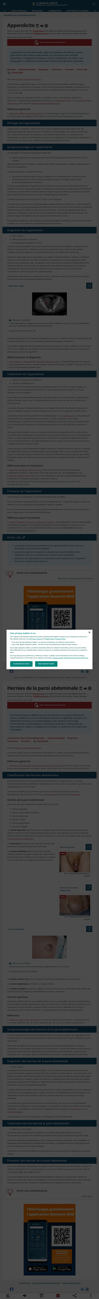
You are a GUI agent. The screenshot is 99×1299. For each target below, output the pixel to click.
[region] (49, 649)
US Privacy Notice (35, 639)
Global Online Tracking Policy (55, 639)
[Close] (89, 632)
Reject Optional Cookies (46, 664)
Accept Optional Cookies (21, 664)
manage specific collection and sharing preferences (70, 658)
